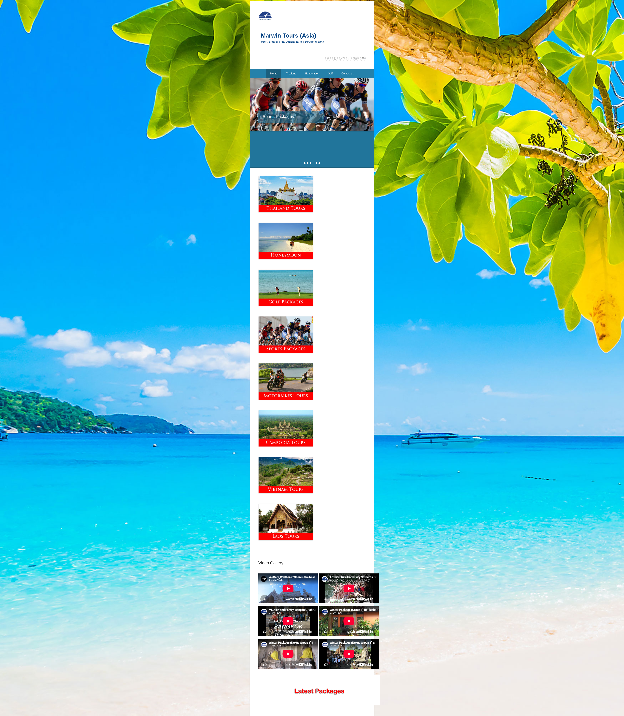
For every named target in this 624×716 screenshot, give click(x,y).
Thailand (291, 73)
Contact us (347, 73)
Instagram (356, 58)
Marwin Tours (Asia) (288, 35)
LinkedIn (349, 58)
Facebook (328, 58)
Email (363, 58)
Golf (330, 73)
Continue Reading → (291, 118)
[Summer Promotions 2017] (105, 107)
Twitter (335, 58)
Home (273, 73)
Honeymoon (312, 73)
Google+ (342, 58)
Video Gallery (270, 526)
